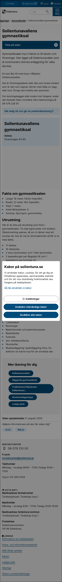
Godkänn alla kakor (31, 314)
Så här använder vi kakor (18, 287)
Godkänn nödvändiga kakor (31, 306)
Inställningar (32, 298)
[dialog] (31, 291)
